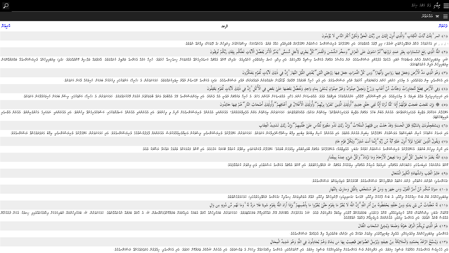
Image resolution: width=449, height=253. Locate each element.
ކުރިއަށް (6, 26)
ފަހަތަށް (443, 26)
